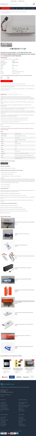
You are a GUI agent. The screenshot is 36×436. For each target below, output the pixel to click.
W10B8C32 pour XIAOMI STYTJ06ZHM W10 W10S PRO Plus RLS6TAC (24, 347)
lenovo (32, 8)
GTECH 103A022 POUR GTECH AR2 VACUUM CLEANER (6, 369)
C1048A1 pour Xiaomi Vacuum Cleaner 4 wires (22, 233)
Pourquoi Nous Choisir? (4, 408)
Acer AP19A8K (3, 421)
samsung (24, 8)
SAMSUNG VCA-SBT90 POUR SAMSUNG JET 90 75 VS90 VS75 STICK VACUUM (29, 369)
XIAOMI (16, 141)
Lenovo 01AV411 (21, 417)
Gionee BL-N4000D (3, 424)
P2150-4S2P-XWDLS (4, 163)
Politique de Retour (4, 403)
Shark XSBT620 (3, 425)
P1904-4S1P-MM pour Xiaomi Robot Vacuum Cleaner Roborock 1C (24, 222)
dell (28, 8)
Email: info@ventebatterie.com (6, 394)
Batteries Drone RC (22, 409)
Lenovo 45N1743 (21, 418)
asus (17, 8)
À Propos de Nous (3, 402)
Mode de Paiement (3, 406)
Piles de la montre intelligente (23, 406)
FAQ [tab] (21, 94)
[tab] (3, 45)
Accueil (12, 8)
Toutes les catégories (5, 11)
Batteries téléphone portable (23, 402)
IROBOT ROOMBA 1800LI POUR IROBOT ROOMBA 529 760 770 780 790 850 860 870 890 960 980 (18, 369)
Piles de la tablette (21, 403)
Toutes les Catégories (5, 8)
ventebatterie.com (9, 431)
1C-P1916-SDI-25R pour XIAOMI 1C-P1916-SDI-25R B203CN (24, 324)
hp (20, 8)
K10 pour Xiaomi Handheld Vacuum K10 (21, 245)
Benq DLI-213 (3, 418)
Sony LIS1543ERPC (3, 417)
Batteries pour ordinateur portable (24, 405)
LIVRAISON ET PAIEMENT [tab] (13, 94)
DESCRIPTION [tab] (4, 94)
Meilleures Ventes (21, 1)
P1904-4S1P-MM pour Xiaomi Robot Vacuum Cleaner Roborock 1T (24, 256)
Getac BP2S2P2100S (22, 424)
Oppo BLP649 (21, 421)
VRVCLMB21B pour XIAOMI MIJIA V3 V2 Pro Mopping (23, 267)
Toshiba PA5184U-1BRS (22, 425)
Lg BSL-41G (20, 422)
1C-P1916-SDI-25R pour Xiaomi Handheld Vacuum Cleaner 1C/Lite (24, 313)
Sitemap (2, 396)
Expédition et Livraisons (4, 405)
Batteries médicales (22, 410)
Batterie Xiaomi (24, 11)
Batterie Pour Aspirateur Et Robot (15, 11)
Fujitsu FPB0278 (3, 422)
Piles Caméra (21, 408)
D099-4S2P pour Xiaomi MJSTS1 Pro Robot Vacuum (23, 335)
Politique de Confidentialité (5, 409)
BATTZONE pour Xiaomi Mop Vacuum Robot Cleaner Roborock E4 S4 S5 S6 (24, 290)
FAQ (1, 410)
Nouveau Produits (14, 1)
